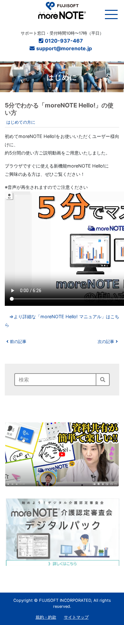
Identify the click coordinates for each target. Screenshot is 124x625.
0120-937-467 (64, 41)
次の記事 (106, 341)
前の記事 (18, 341)
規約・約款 (46, 617)
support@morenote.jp (64, 48)
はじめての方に (20, 122)
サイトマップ (76, 617)
